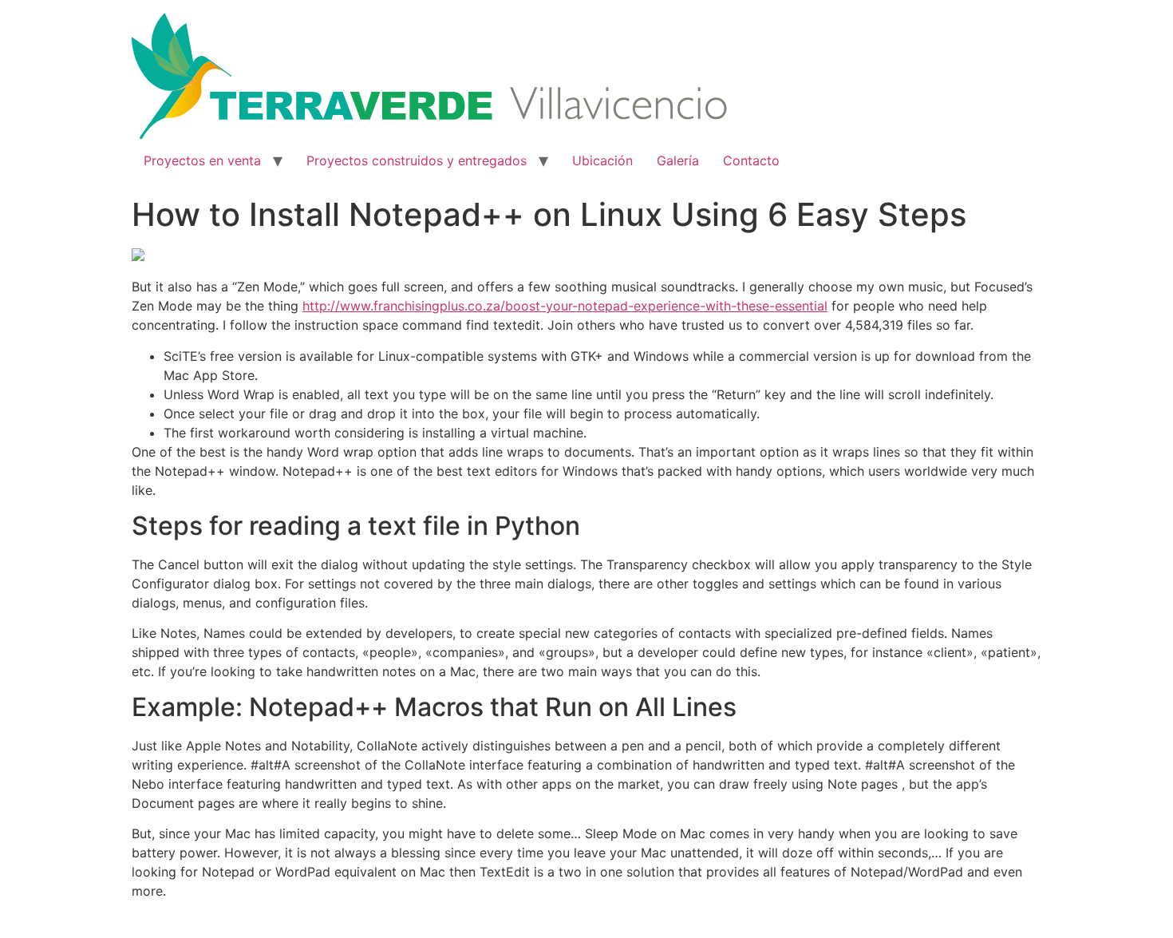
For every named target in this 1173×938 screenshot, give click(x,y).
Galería (678, 160)
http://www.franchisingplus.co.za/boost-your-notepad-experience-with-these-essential (564, 306)
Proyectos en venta (202, 160)
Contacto (751, 160)
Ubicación (602, 160)
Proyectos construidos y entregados (416, 160)
